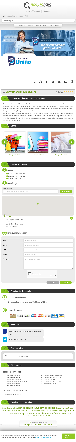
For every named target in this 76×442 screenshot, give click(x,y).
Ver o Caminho (66, 191)
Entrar (47, 11)
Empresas (23, 16)
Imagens (9, 16)
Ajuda (50, 25)
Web (4, 16)
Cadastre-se (21, 25)
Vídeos (15, 16)
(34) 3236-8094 (21, 174)
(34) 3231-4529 (21, 176)
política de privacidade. (43, 437)
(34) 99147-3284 (20, 178)
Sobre (57, 25)
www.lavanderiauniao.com (21, 92)
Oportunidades (41, 25)
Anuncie (30, 25)
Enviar (66, 282)
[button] (37, 204)
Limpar (52, 282)
